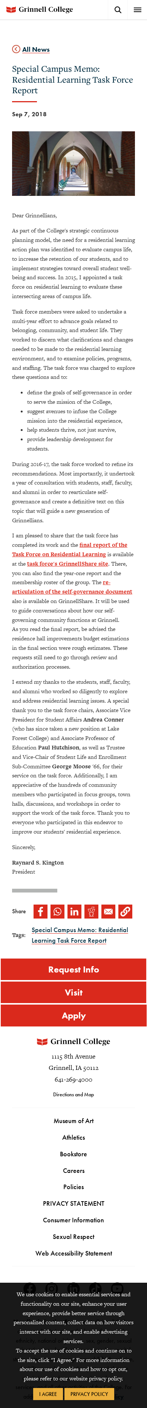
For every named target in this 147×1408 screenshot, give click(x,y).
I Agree (48, 1394)
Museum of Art (73, 1120)
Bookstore (73, 1153)
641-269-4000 (73, 1079)
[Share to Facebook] (40, 912)
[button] (125, 912)
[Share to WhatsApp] (57, 912)
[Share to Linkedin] (74, 912)
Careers (73, 1170)
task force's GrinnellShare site (67, 564)
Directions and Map (73, 1094)
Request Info (73, 969)
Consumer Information (73, 1220)
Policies (73, 1186)
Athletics (73, 1137)
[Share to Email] (108, 912)
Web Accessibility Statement (73, 1253)
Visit (74, 992)
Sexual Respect (73, 1236)
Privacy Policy (89, 1394)
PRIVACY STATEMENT (73, 1203)
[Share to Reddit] (91, 912)
